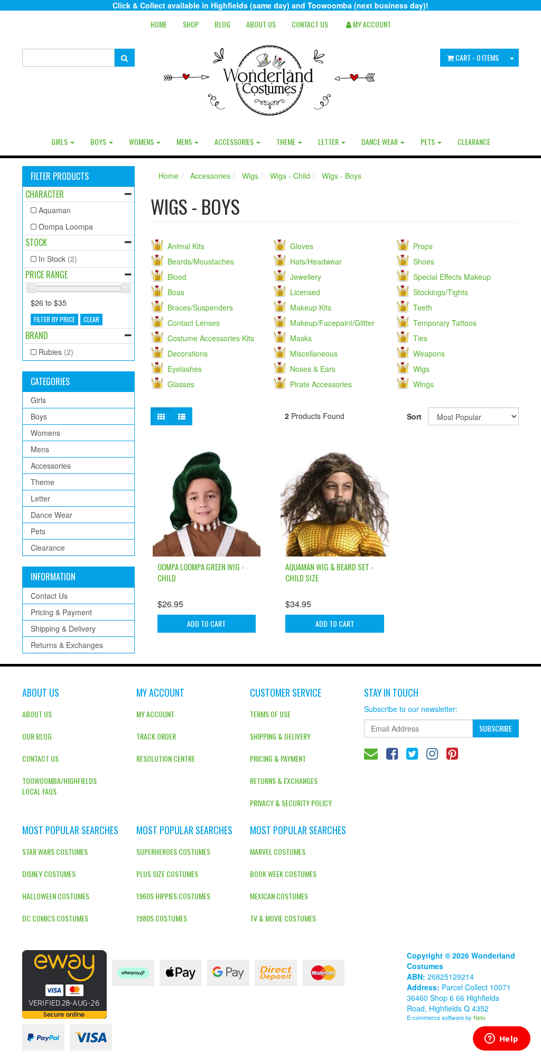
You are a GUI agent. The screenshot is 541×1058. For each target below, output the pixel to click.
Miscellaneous (314, 353)
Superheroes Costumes (173, 851)
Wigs (250, 175)
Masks (301, 338)
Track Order (156, 736)
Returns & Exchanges (67, 645)
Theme (286, 141)
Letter (329, 141)
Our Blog (37, 736)
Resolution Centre (165, 758)
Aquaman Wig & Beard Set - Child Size (329, 572)
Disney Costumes (49, 873)
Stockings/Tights (440, 292)
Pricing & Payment (61, 612)
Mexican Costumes (279, 895)
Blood (176, 276)
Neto (479, 1017)
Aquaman (55, 210)
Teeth (422, 307)
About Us (261, 24)
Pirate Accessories (321, 384)
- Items (477, 57)
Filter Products (60, 176)
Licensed (305, 292)
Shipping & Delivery (63, 628)
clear (91, 319)
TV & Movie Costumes (283, 918)
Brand (36, 335)
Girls (60, 141)
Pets (428, 141)
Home (159, 24)
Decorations (187, 353)
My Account (155, 713)
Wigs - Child (290, 175)
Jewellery (305, 276)
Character (44, 194)
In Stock (58, 258)
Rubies (56, 351)
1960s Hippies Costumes (173, 895)
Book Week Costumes (283, 873)
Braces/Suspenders (200, 307)
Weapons (429, 353)
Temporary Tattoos (445, 322)
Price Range (46, 274)
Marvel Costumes (277, 851)
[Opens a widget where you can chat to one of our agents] (501, 1039)
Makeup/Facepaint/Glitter (332, 322)
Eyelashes (184, 368)
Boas (175, 292)
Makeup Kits (310, 307)
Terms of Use (270, 713)
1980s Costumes (161, 918)
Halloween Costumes (55, 895)
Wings (423, 384)
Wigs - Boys (341, 175)
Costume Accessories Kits (210, 338)
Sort (413, 416)
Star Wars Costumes (55, 851)
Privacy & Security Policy (291, 802)
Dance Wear (380, 141)
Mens (184, 141)
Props (423, 246)
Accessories (234, 141)
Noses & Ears (312, 368)
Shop (191, 24)
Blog (222, 24)
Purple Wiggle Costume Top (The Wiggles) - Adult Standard (79, 1015)
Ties (420, 338)
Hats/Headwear (316, 261)
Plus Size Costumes (167, 873)
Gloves (301, 246)
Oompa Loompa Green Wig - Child (200, 572)
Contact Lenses (193, 322)
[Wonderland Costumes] (271, 76)
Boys (99, 141)
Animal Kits (185, 246)
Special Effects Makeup (452, 276)
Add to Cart (206, 623)
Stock (36, 242)
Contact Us (310, 24)
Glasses (180, 384)
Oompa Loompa (66, 226)
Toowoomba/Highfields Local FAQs (59, 786)
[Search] (124, 58)
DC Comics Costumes (55, 918)
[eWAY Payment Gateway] (64, 983)
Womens (142, 141)
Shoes (423, 261)
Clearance (474, 141)
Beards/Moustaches (200, 261)
